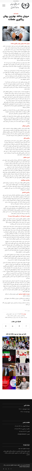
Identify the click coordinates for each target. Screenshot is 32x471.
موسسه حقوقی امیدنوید (24, 294)
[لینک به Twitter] (3, 469)
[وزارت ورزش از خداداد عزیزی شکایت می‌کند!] (22, 382)
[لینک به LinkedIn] (6, 469)
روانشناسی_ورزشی (21, 315)
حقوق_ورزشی (9, 314)
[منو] (4, 5)
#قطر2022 (19, 314)
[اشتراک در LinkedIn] (12, 326)
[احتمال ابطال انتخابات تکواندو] (9, 369)
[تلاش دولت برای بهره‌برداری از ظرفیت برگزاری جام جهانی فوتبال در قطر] (9, 356)
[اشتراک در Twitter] (19, 326)
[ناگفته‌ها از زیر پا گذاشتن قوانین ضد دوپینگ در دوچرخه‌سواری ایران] (22, 356)
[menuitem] (4, 5)
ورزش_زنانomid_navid (10, 317)
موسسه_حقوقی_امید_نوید (21, 317)
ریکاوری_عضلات (13, 315)
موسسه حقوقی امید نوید (12, 465)
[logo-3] (19, 5)
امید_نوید (14, 314)
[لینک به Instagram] (8, 469)
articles (16, 13)
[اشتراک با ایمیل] (5, 326)
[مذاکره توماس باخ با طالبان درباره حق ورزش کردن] (22, 369)
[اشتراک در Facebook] (26, 326)
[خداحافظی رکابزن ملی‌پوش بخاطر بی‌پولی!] (9, 343)
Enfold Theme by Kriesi (25, 466)
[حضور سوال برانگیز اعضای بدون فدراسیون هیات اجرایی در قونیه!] (22, 343)
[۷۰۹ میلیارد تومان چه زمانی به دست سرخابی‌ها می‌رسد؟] (9, 382)
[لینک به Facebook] (11, 469)
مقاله (9, 315)
